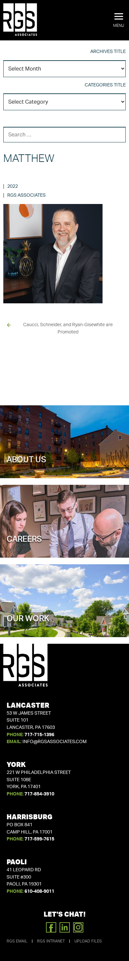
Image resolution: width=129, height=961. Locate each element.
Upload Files (88, 941)
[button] (118, 20)
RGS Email (17, 941)
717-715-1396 (39, 735)
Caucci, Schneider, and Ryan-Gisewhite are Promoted (68, 328)
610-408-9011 (39, 891)
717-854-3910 (39, 794)
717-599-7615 (39, 839)
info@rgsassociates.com (54, 741)
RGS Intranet (51, 941)
